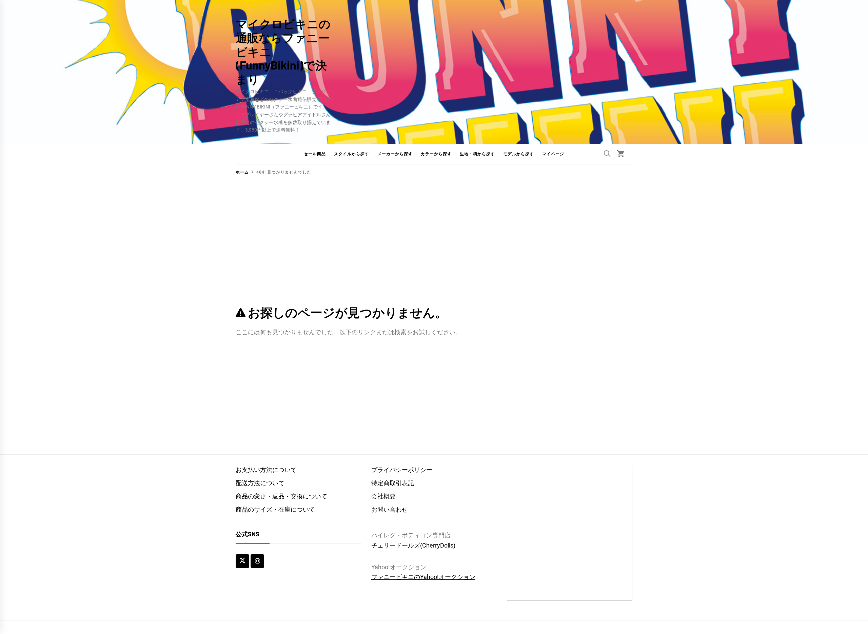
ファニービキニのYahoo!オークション (423, 576)
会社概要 (383, 496)
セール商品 (315, 154)
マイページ (553, 154)
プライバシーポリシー (401, 469)
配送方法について (260, 483)
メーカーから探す (395, 154)
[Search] (607, 153)
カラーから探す (436, 154)
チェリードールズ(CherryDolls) (413, 545)
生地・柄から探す (477, 154)
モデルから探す (518, 154)
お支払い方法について (266, 469)
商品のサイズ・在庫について (275, 509)
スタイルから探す (351, 154)
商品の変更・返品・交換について (281, 496)
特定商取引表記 (392, 483)
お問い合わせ (389, 509)
